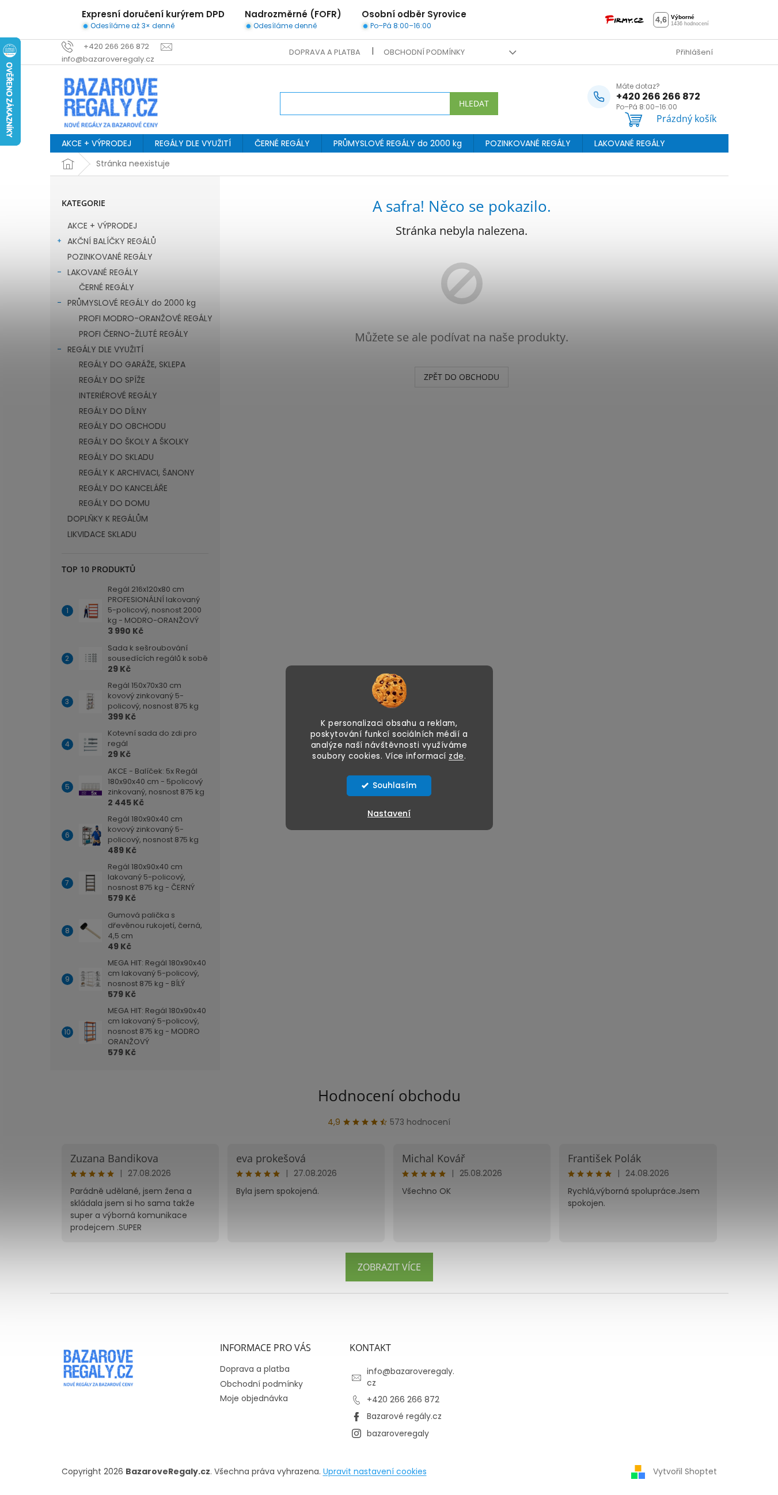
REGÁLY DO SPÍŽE (112, 380)
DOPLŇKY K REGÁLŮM (107, 518)
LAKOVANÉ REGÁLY (102, 272)
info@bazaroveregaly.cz (410, 1376)
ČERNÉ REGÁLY (106, 287)
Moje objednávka (254, 1398)
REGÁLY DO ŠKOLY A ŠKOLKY (134, 441)
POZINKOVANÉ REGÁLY (110, 257)
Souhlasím (394, 785)
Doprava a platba (324, 52)
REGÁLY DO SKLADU (116, 457)
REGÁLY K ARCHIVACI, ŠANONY (137, 472)
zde (456, 756)
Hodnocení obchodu (389, 1095)
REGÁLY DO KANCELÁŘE (123, 488)
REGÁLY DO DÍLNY (113, 411)
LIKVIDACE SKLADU (101, 534)
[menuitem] (96, 143)
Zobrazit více (389, 1267)
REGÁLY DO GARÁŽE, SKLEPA (132, 364)
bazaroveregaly (398, 1433)
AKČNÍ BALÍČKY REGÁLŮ (111, 241)
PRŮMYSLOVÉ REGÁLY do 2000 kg (131, 303)
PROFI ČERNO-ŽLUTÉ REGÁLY (133, 334)
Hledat (474, 103)
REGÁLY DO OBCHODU (122, 426)
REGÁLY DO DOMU (114, 503)
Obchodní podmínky (424, 52)
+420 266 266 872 (403, 1399)
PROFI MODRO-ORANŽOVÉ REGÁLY (145, 318)
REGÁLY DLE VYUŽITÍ (105, 349)
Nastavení (389, 813)
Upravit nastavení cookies (375, 1471)
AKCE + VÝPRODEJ (102, 225)
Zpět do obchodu (461, 376)
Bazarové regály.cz (404, 1416)
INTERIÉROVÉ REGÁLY (118, 395)
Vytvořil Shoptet (685, 1471)
